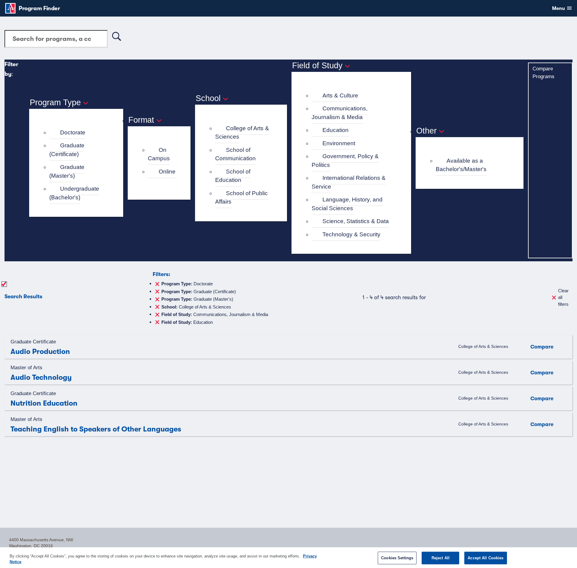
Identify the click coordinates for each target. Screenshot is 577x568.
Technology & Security (351, 234)
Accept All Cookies (485, 558)
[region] (288, 557)
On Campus (159, 154)
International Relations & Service (349, 182)
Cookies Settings (397, 558)
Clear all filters (563, 297)
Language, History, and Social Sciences (347, 203)
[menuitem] (78, 132)
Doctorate (72, 132)
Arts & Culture (340, 95)
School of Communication (235, 154)
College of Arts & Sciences (242, 132)
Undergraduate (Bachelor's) (74, 193)
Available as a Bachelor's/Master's (461, 165)
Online (167, 171)
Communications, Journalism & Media (340, 112)
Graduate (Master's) (66, 171)
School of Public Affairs (241, 197)
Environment (338, 143)
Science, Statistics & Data (355, 221)
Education (335, 130)
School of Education (232, 175)
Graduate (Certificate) (66, 149)
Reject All (441, 558)
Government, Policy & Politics (345, 160)
